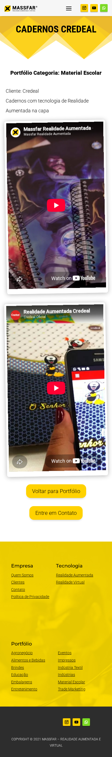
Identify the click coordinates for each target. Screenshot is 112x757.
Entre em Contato (56, 513)
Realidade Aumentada (74, 575)
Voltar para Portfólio (56, 491)
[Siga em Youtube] (94, 8)
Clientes (17, 582)
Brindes (17, 667)
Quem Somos (22, 575)
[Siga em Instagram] (84, 8)
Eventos (64, 653)
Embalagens (21, 682)
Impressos (67, 660)
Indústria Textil (70, 667)
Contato (18, 589)
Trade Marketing (71, 689)
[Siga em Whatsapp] (104, 8)
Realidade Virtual (70, 582)
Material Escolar (71, 682)
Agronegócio (22, 653)
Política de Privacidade (30, 596)
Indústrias (66, 674)
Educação (19, 674)
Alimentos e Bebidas (28, 660)
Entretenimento (24, 689)
